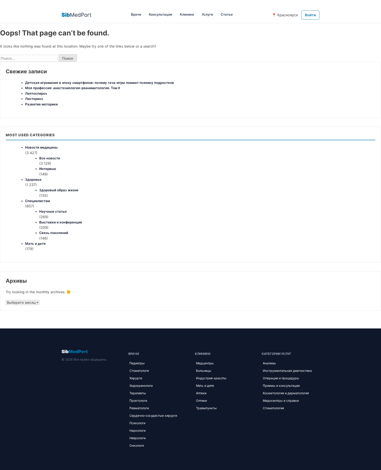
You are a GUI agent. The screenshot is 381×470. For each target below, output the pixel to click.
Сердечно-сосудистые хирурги (153, 415)
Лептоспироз (36, 93)
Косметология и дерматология (286, 393)
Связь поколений (53, 233)
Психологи (137, 423)
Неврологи (137, 438)
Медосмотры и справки (281, 400)
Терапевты (137, 393)
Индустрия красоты (211, 378)
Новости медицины (41, 147)
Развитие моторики (41, 104)
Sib (75, 351)
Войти (310, 15)
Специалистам (37, 201)
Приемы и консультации (281, 385)
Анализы (269, 363)
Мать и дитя (205, 385)
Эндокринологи (141, 385)
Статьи (227, 14)
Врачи (136, 14)
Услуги (207, 14)
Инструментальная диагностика (287, 370)
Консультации (160, 14)
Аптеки (201, 393)
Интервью (47, 169)
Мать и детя (35, 243)
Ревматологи (139, 408)
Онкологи (136, 445)
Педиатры (137, 363)
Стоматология (273, 408)
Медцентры (205, 363)
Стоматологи (139, 370)
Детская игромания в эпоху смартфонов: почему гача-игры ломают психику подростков (99, 83)
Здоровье (33, 179)
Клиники (187, 14)
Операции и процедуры (281, 378)
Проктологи (138, 400)
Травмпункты (206, 408)
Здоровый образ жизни (58, 190)
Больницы (203, 370)
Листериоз (34, 99)
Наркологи (137, 430)
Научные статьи (53, 211)
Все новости (49, 158)
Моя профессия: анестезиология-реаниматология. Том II (72, 88)
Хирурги (135, 378)
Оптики (201, 400)
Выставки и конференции (60, 222)
